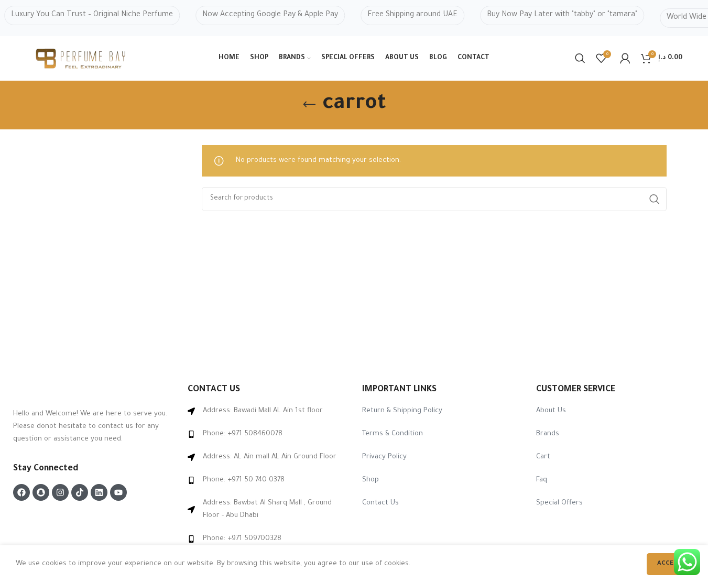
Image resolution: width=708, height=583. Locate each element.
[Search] (580, 58)
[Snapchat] (40, 492)
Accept (669, 563)
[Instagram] (60, 492)
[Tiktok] (79, 492)
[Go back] (309, 104)
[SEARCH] (654, 199)
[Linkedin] (99, 492)
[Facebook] (21, 492)
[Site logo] (81, 59)
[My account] (625, 58)
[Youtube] (118, 492)
